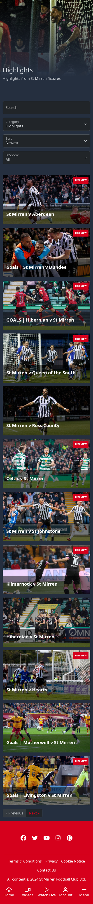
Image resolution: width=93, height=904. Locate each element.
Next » (34, 813)
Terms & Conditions (25, 861)
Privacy (51, 861)
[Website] (69, 838)
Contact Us (46, 870)
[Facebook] (23, 838)
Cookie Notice (73, 861)
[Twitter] (35, 838)
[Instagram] (58, 838)
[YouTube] (46, 838)
